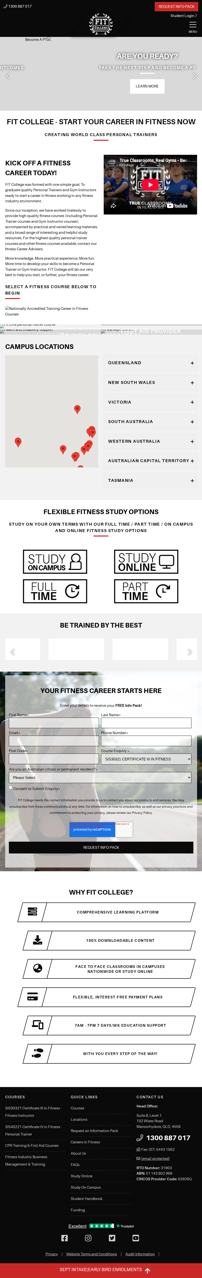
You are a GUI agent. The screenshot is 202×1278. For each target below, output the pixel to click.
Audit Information (140, 1254)
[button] (63, 449)
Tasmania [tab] (121, 480)
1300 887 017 (19, 6)
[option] (101, 74)
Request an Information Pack (94, 1131)
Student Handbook (86, 1199)
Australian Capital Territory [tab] (148, 460)
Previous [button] (7, 76)
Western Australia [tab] (134, 441)
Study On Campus (86, 1187)
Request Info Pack (176, 7)
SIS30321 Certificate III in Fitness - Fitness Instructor (33, 1112)
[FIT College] (101, 24)
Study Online (81, 1176)
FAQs (75, 1165)
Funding (78, 1210)
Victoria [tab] (120, 402)
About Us (78, 1153)
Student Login (182, 16)
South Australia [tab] (130, 421)
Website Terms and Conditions (91, 1254)
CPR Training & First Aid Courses (32, 1146)
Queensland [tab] (124, 362)
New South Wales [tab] (131, 382)
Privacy (52, 1254)
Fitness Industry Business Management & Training (26, 1160)
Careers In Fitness (85, 1142)
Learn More (100, 86)
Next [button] (194, 76)
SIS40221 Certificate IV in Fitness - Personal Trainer (33, 1130)
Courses (77, 1108)
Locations (79, 1119)
